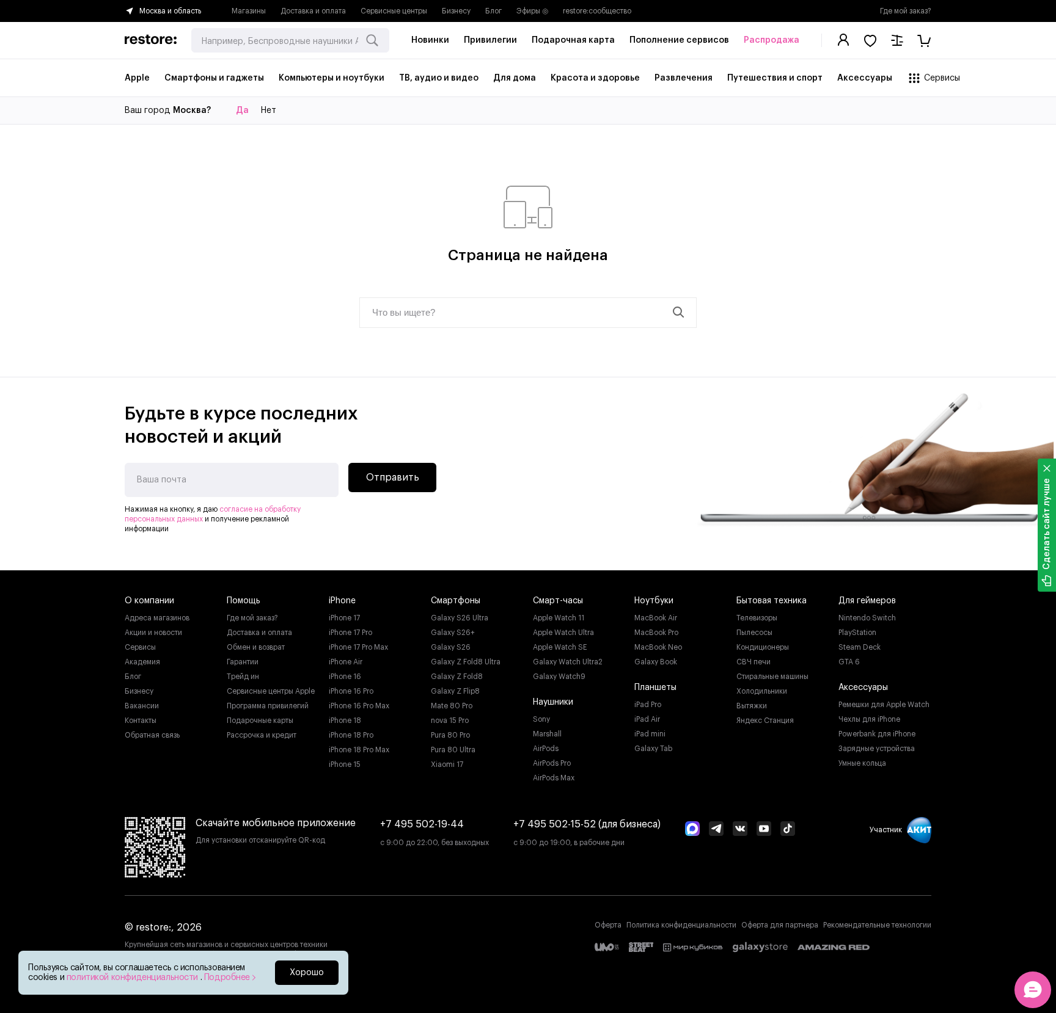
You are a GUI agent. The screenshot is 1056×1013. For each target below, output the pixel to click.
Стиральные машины (772, 676)
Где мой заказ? (905, 11)
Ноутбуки (653, 601)
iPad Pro (647, 704)
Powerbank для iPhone (876, 734)
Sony (541, 719)
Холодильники (761, 691)
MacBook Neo (658, 647)
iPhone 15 (345, 764)
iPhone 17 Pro (350, 632)
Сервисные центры (394, 11)
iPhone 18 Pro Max (359, 749)
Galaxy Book (655, 662)
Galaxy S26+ (453, 632)
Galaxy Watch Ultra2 (568, 662)
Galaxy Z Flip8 (455, 691)
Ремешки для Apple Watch (884, 704)
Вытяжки (751, 706)
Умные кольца (862, 763)
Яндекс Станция (765, 720)
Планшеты (655, 687)
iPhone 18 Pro (351, 735)
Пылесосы (754, 632)
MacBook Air (655, 618)
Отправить (392, 477)
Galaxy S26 (451, 647)
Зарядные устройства (876, 748)
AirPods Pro (552, 763)
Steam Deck (859, 647)
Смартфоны (455, 601)
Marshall (547, 734)
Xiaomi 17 (447, 764)
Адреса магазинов (157, 618)
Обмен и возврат (256, 647)
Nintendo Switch (867, 618)
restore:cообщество (597, 11)
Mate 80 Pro (451, 706)
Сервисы (140, 647)
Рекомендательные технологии (877, 925)
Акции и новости (153, 632)
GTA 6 (849, 662)
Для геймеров (867, 601)
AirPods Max (553, 778)
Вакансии (142, 706)
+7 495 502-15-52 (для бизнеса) (587, 824)
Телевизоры (756, 618)
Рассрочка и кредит (261, 735)
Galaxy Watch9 (559, 676)
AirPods (546, 748)
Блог (493, 11)
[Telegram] (716, 829)
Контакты (140, 720)
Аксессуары (863, 687)
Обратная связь (152, 735)
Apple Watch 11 (558, 618)
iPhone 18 (345, 720)
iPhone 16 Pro (351, 691)
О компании (149, 601)
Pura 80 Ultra (453, 749)
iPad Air (647, 719)
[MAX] (692, 829)
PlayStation (857, 632)
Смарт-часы (558, 601)
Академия (142, 662)
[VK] (740, 829)
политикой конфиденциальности (133, 977)
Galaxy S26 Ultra (459, 618)
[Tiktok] (787, 829)
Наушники (553, 702)
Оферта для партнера (779, 925)
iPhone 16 (345, 676)
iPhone (342, 601)
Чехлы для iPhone (869, 719)
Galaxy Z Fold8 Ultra (466, 662)
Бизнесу (456, 11)
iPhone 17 (344, 618)
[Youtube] (764, 829)
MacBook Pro (656, 632)
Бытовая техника (771, 601)
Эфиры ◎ (532, 11)
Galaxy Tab (653, 748)
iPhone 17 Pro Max (358, 647)
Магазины (249, 11)
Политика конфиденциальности (681, 925)
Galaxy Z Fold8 (457, 676)
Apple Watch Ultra (563, 632)
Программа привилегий (268, 706)
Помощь (243, 601)
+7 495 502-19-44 (422, 824)
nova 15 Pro (450, 720)
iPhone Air (345, 662)
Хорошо (307, 972)
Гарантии (242, 662)
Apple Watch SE (560, 647)
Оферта (608, 925)
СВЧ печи (753, 662)
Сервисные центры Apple (271, 691)
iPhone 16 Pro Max (359, 706)
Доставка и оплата (313, 11)
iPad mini (650, 734)
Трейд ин (243, 676)
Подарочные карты (260, 720)
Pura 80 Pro (450, 735)
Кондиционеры (762, 647)
